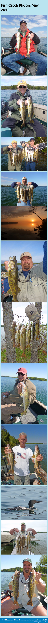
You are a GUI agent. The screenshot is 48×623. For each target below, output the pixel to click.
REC (35, 622)
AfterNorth (43, 622)
